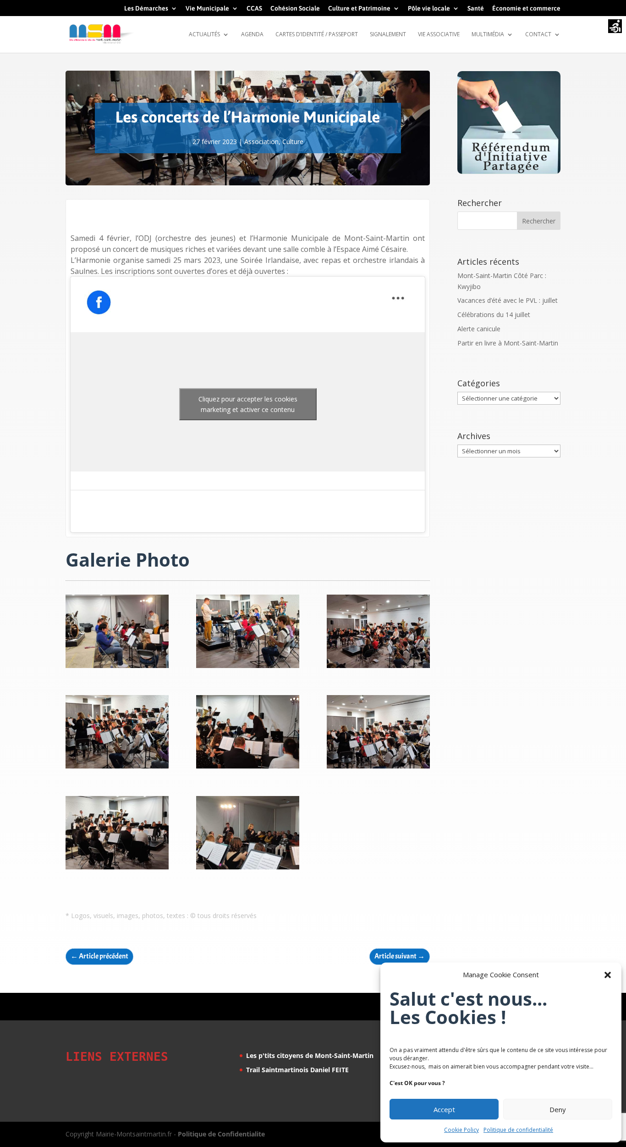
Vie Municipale (207, 8)
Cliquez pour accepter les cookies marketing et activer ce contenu (247, 404)
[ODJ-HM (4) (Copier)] (247, 667)
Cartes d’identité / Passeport (316, 34)
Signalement (388, 34)
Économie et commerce (526, 8)
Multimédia (488, 34)
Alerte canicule (478, 328)
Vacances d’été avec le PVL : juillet (507, 300)
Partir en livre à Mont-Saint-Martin (507, 343)
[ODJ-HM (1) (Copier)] (247, 768)
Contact (538, 34)
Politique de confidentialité (518, 1130)
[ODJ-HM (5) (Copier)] (117, 667)
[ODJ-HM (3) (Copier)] (378, 667)
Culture (292, 141)
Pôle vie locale (429, 8)
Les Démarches (146, 8)
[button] (607, 975)
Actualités (204, 34)
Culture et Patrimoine (359, 8)
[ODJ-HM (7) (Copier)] (117, 869)
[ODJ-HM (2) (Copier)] (117, 768)
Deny (557, 1109)
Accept (444, 1109)
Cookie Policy (461, 1130)
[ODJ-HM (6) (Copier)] (378, 768)
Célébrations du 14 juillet (493, 314)
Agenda (252, 34)
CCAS (254, 8)
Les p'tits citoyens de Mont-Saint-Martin (309, 1055)
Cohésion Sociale (295, 8)
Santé (475, 8)
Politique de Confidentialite (221, 1134)
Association (261, 141)
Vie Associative (439, 34)
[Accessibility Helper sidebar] (615, 27)
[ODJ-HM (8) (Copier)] (247, 869)
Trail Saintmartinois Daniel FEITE (297, 1069)
